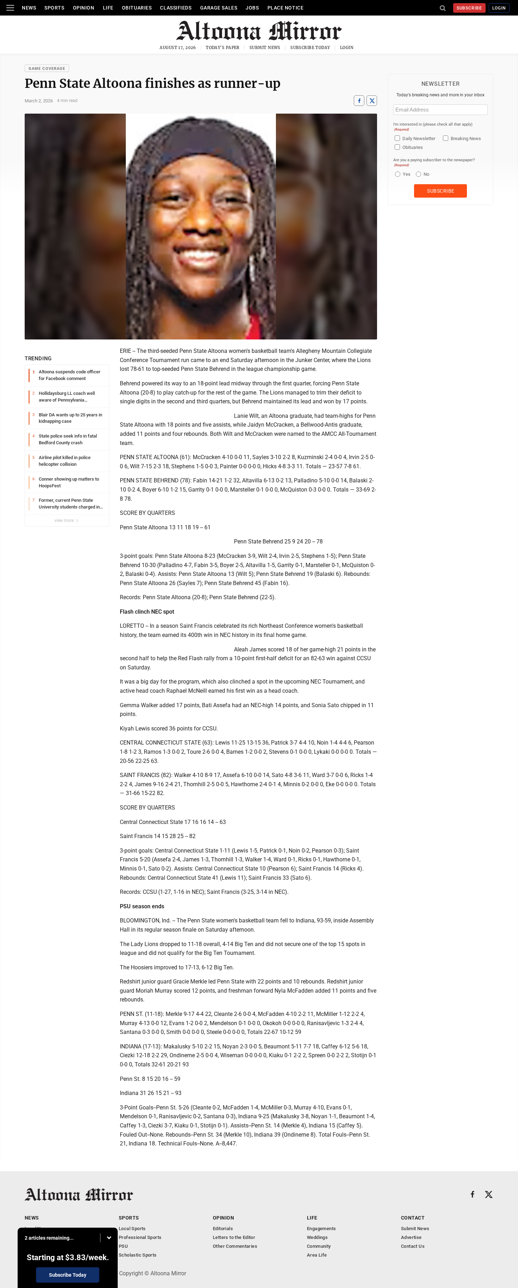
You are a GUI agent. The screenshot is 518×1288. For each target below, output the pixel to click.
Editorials (223, 1228)
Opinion (83, 8)
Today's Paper (223, 47)
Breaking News (466, 138)
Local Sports (132, 1228)
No (426, 174)
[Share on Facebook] (359, 100)
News (29, 8)
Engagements (321, 1228)
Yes (406, 174)
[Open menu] (10, 7)
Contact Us (413, 1246)
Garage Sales (219, 8)
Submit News (264, 47)
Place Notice (285, 8)
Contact (413, 1218)
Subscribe (469, 8)
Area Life (317, 1255)
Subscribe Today (310, 47)
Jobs (252, 8)
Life (108, 8)
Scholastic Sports (138, 1255)
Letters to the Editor (234, 1237)
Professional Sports (140, 1237)
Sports (54, 8)
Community (319, 1246)
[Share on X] (372, 100)
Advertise (411, 1237)
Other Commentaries (235, 1246)
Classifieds (175, 8)
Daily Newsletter (418, 138)
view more (64, 520)
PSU (123, 1246)
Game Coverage (47, 68)
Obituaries (137, 8)
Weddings (317, 1237)
